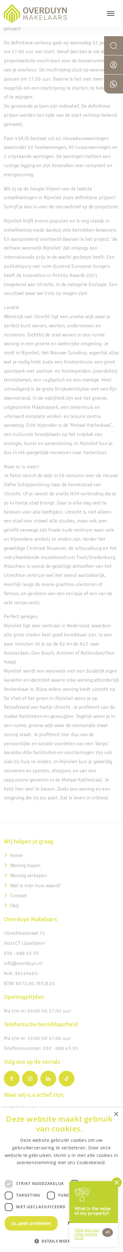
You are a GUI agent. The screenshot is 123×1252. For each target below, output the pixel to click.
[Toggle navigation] (110, 13)
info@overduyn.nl (23, 963)
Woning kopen (25, 865)
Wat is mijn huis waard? (35, 886)
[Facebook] (12, 1078)
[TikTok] (66, 1078)
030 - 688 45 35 (21, 953)
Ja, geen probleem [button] (31, 1223)
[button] (61, 1241)
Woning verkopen (28, 875)
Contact (18, 896)
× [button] (116, 1114)
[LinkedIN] (48, 1078)
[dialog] (61, 1180)
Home (16, 855)
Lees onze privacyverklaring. (61, 1170)
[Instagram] (30, 1078)
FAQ (14, 906)
